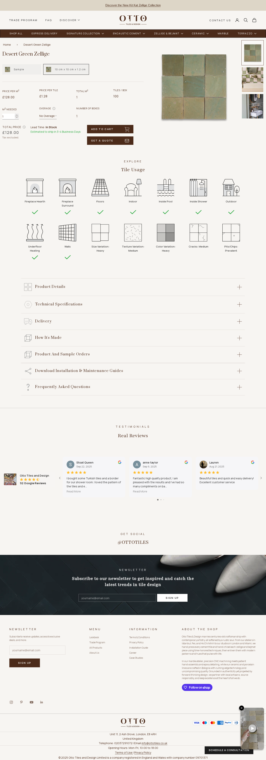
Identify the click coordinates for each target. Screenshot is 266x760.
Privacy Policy (136, 642)
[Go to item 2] (252, 79)
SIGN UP (172, 598)
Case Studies (136, 657)
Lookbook (94, 637)
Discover (68, 20)
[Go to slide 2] (160, 499)
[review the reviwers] (119, 462)
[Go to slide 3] (163, 499)
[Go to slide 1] (158, 499)
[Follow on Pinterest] (21, 702)
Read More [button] (74, 491)
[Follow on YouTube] (31, 702)
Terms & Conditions (139, 637)
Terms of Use (124, 752)
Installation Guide (138, 647)
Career (133, 652)
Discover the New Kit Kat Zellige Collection (133, 5)
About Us (94, 652)
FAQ (48, 20)
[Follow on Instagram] (11, 702)
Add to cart (102, 129)
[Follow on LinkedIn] (42, 702)
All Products (95, 647)
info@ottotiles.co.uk (154, 743)
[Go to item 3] (252, 106)
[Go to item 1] (252, 52)
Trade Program (23, 20)
